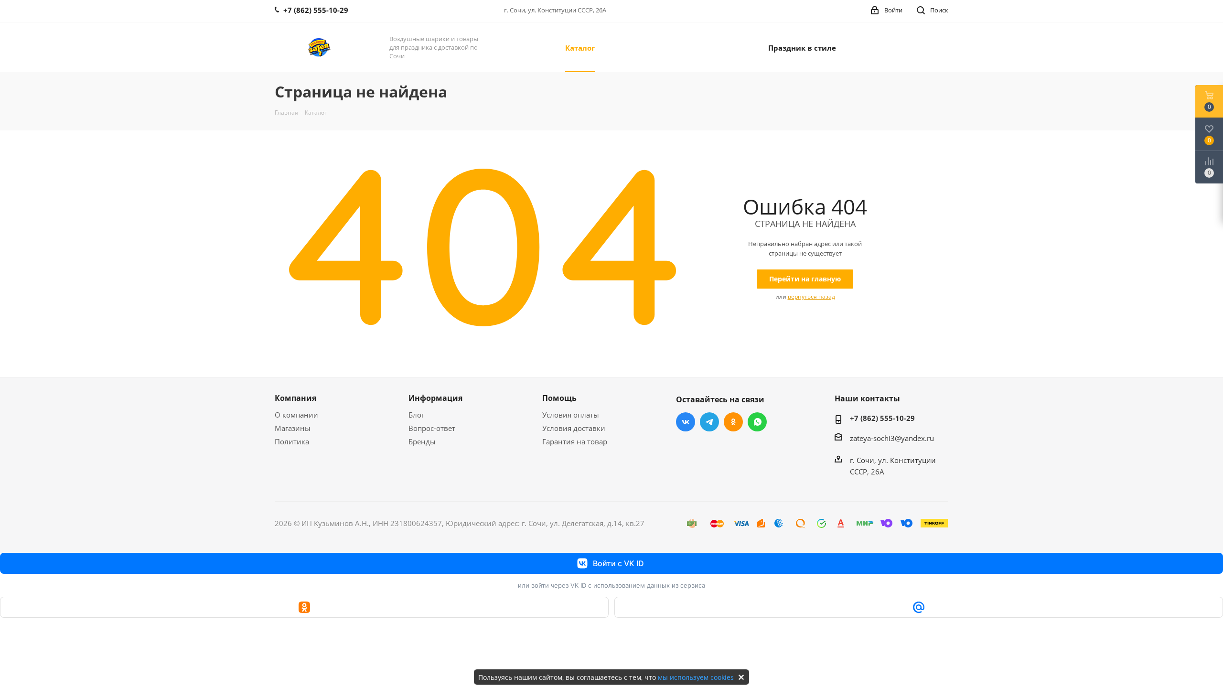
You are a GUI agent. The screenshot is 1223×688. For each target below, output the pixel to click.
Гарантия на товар (574, 441)
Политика (292, 441)
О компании (296, 414)
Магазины (293, 428)
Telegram (709, 421)
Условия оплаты (570, 414)
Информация (435, 398)
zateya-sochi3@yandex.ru (892, 438)
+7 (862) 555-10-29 (882, 418)
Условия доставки (573, 428)
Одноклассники (733, 421)
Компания (295, 398)
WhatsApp (757, 421)
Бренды (422, 441)
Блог (416, 414)
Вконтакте (685, 421)
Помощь (559, 398)
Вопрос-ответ (431, 428)
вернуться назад (811, 296)
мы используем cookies (696, 677)
